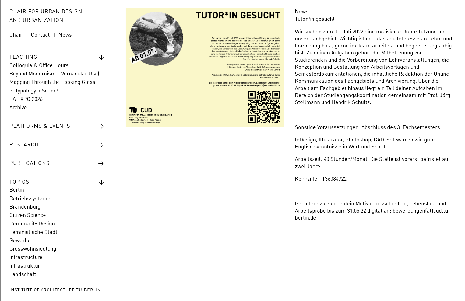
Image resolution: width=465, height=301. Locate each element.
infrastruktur (24, 266)
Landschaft (22, 274)
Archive (18, 107)
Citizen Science (27, 215)
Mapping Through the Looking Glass (52, 82)
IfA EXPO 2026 (26, 99)
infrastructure (26, 257)
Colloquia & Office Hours (39, 65)
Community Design (32, 224)
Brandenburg (25, 207)
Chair (15, 35)
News (65, 35)
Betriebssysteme (29, 199)
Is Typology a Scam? (33, 91)
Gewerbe (20, 241)
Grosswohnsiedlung (32, 249)
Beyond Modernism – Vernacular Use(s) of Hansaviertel (56, 74)
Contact (40, 35)
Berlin (16, 190)
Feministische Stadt (33, 232)
